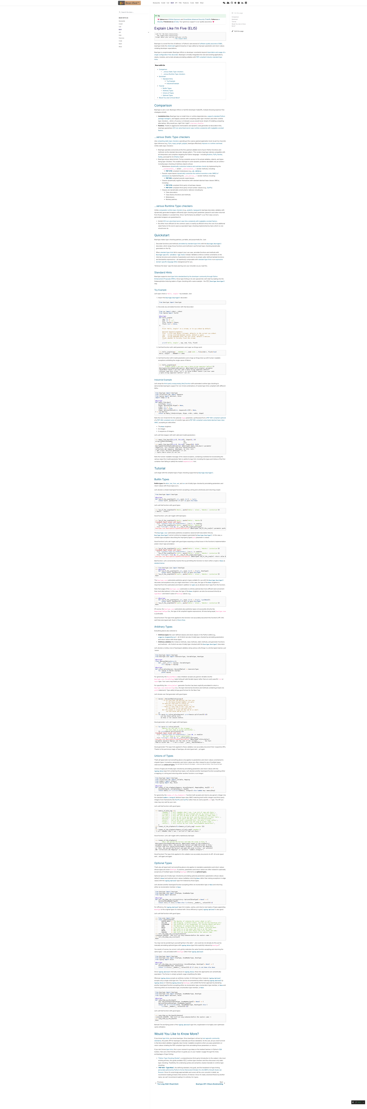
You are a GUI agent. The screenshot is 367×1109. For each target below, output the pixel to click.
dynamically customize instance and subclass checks (189, 166)
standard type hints (166, 252)
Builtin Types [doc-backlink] (161, 479)
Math (197, 3)
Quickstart (235, 19)
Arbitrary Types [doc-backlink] (163, 626)
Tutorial (234, 21)
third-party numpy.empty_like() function (177, 383)
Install (163, 3)
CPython (177, 157)
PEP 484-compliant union (166, 420)
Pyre (169, 143)
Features (186, 3)
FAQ (180, 3)
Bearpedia (156, 3)
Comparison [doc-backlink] (163, 105)
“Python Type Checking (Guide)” (169, 1058)
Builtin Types (167, 88)
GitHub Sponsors (174, 19)
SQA (220, 1049)
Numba (219, 154)
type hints (165, 1038)
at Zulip (176, 22)
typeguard (196, 210)
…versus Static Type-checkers (173, 72)
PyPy (215, 154)
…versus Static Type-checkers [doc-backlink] (172, 137)
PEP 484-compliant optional (216, 418)
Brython (209, 154)
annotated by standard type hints (190, 243)
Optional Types (168, 95)
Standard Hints (168, 79)
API (176, 3)
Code (192, 3)
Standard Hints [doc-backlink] (163, 272)
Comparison (235, 17)
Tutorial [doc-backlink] (159, 468)
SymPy (209, 188)
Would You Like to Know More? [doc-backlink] (176, 1034)
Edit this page (239, 31)
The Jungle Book (181, 38)
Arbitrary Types (168, 90)
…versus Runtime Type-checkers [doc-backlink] (173, 205)
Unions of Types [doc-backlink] (163, 755)
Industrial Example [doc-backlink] (163, 380)
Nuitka (160, 157)
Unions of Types (168, 93)
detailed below (159, 563)
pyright (179, 143)
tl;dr (168, 3)
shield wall (171, 46)
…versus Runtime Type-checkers (174, 74)
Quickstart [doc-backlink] (161, 235)
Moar (202, 3)
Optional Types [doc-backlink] (163, 863)
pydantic (190, 210)
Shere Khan (181, 620)
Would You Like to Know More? (239, 25)
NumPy (177, 800)
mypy (174, 143)
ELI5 (172, 3)
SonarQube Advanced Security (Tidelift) (197, 19)
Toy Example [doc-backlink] (160, 290)
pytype (184, 143)
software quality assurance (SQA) (211, 44)
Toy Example (171, 81)
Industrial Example (173, 83)
